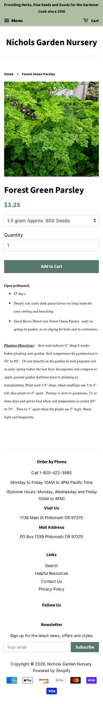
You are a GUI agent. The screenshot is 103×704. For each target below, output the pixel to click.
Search (51, 565)
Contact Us (51, 581)
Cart (94, 21)
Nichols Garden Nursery (51, 42)
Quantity (13, 235)
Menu (17, 20)
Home (8, 74)
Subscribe (85, 647)
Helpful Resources (51, 573)
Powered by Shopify (51, 670)
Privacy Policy (51, 589)
